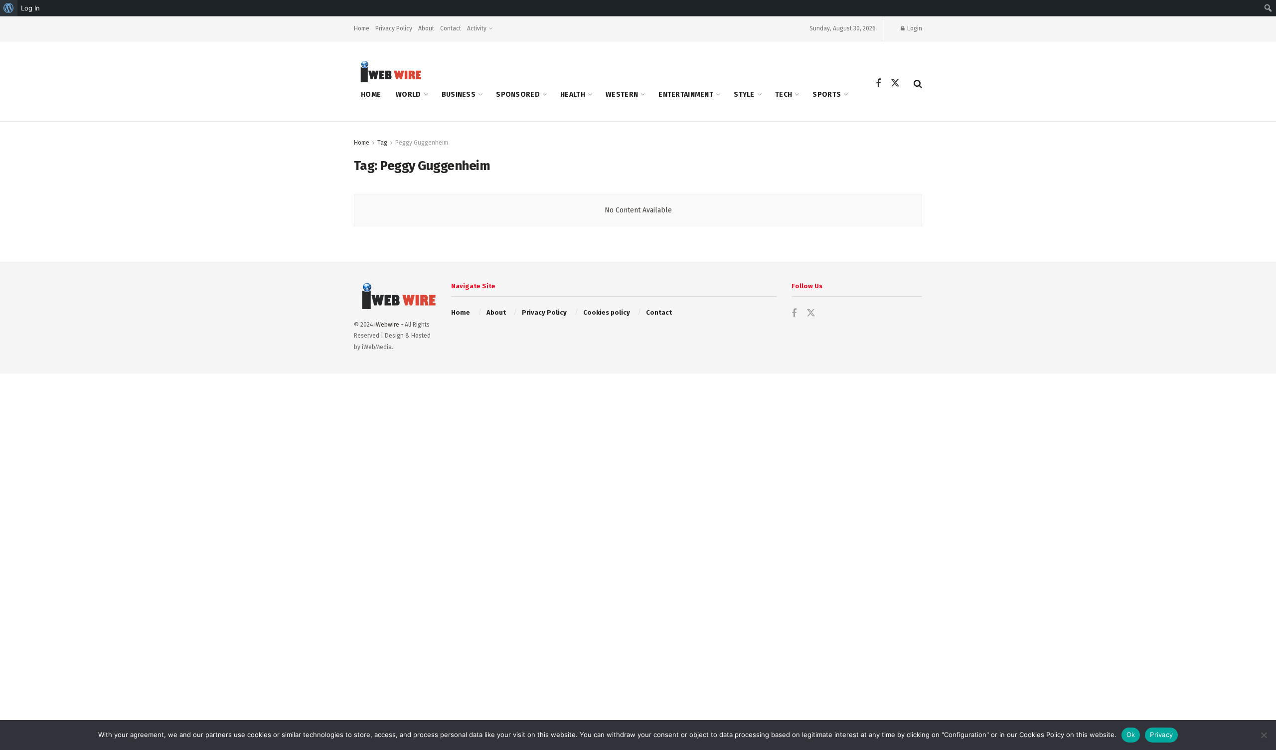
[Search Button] (918, 83)
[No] (1264, 735)
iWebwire (386, 324)
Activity (476, 28)
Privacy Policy (393, 28)
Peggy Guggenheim (421, 142)
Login (914, 28)
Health (572, 94)
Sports (826, 94)
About (426, 28)
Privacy (1161, 735)
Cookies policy (606, 312)
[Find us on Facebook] (878, 84)
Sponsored (518, 94)
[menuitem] (8, 8)
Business (459, 94)
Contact (450, 28)
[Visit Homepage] (388, 71)
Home (361, 28)
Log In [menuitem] (30, 8)
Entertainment (685, 94)
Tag (382, 142)
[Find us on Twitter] (895, 83)
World (408, 94)
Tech (783, 94)
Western (622, 94)
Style (744, 94)
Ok (1130, 735)
